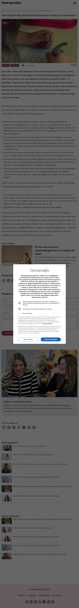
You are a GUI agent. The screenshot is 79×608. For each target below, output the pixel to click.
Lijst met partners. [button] (47, 323)
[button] (39, 313)
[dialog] (39, 304)
